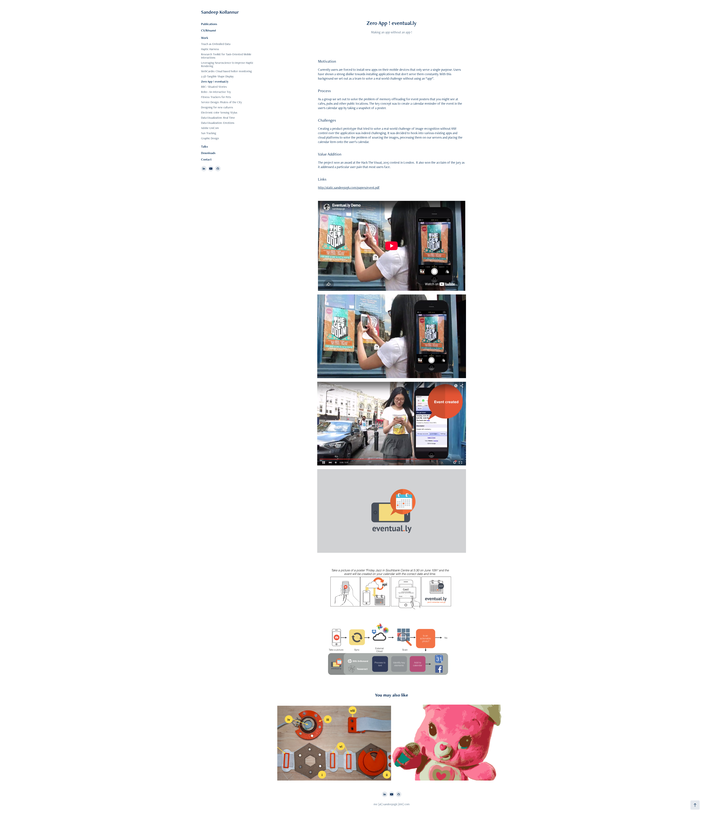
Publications (209, 24)
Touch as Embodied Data (215, 44)
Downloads (208, 153)
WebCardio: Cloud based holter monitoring (226, 71)
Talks (204, 146)
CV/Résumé (208, 30)
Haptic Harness (210, 49)
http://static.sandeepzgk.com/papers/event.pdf (349, 187)
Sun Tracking (208, 133)
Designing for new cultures (217, 107)
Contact (206, 159)
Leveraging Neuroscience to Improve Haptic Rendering (227, 64)
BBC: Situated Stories (214, 87)
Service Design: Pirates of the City (221, 102)
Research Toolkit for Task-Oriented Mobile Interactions (226, 56)
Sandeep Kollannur (220, 12)
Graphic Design (210, 138)
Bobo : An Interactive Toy (216, 92)
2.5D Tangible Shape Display (217, 76)
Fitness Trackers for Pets (216, 97)
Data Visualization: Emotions (217, 123)
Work (204, 38)
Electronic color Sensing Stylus (219, 112)
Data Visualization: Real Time (218, 118)
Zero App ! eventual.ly (214, 81)
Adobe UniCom (210, 128)
